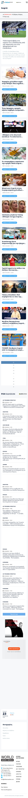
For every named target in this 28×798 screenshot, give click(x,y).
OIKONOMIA (19, 766)
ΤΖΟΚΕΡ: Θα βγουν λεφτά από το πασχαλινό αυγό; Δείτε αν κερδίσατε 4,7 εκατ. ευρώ (13, 351)
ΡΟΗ (8, 394)
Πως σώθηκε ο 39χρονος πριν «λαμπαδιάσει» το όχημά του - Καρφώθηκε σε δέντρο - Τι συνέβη (13, 512)
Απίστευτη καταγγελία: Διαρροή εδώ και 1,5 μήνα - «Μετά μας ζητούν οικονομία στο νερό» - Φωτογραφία (13, 607)
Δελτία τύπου (6, 738)
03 (13, 367)
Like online (5, 728)
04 (13, 370)
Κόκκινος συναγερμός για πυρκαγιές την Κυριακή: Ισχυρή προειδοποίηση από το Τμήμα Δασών (14, 568)
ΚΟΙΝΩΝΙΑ (5, 562)
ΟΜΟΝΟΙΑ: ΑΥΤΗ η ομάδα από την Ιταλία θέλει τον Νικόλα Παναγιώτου (13, 489)
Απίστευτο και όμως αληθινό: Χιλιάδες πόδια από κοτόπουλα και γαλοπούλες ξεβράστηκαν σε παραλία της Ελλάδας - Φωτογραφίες (14, 555)
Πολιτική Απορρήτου (6, 789)
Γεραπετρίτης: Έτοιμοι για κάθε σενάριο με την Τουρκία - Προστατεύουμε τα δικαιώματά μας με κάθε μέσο (14, 458)
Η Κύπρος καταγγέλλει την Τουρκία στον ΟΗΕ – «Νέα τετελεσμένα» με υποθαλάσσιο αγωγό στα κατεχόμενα (13, 523)
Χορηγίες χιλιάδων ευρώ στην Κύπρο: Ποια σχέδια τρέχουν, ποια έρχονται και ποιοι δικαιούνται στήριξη (13, 84)
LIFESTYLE (18, 774)
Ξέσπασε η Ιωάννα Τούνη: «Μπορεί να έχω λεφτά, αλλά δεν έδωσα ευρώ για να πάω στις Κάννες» (14, 217)
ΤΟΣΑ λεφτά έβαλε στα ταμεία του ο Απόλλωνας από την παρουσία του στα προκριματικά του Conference (14, 44)
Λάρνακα (12, 713)
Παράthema (6, 733)
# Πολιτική (6, 16)
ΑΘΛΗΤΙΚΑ (5, 412)
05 (13, 373)
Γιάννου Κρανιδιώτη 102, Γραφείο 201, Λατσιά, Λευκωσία (7, 770)
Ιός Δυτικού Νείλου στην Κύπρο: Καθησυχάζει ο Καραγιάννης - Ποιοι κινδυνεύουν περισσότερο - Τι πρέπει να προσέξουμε (13, 445)
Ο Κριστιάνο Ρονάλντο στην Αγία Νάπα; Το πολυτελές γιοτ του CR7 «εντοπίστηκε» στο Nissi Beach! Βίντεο (12, 418)
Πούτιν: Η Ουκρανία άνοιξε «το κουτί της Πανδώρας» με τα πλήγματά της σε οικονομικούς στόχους (14, 470)
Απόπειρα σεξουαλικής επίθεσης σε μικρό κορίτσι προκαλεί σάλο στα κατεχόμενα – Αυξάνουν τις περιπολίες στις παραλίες (13, 595)
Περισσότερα (14, 614)
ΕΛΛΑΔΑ (5, 451)
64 (13, 381)
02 (13, 365)
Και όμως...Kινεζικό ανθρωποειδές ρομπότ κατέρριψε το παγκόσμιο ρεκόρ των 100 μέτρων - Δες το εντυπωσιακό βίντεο (13, 431)
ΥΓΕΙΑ (4, 438)
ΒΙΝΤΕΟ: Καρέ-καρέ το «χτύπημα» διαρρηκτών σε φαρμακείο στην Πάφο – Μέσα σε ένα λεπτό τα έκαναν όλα (14, 406)
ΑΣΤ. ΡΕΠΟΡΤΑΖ (20, 769)
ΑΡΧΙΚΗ (18, 761)
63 (13, 378)
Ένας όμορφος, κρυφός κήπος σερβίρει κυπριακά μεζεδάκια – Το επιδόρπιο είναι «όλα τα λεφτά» (12, 111)
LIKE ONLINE (6, 425)
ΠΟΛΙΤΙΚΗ (5, 518)
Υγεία (4, 735)
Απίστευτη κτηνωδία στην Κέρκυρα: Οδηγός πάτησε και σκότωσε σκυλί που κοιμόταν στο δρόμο (13, 500)
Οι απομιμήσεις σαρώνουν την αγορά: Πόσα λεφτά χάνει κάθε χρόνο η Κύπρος (13, 163)
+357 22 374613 (7, 775)
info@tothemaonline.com (7, 779)
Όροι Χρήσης (4, 787)
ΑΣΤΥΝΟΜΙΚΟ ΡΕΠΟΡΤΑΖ (9, 400)
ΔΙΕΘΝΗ (5, 464)
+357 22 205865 (7, 773)
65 (13, 384)
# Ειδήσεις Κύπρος (17, 14)
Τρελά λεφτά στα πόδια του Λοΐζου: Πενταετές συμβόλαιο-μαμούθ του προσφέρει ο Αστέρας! (13, 271)
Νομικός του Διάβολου (8, 730)
